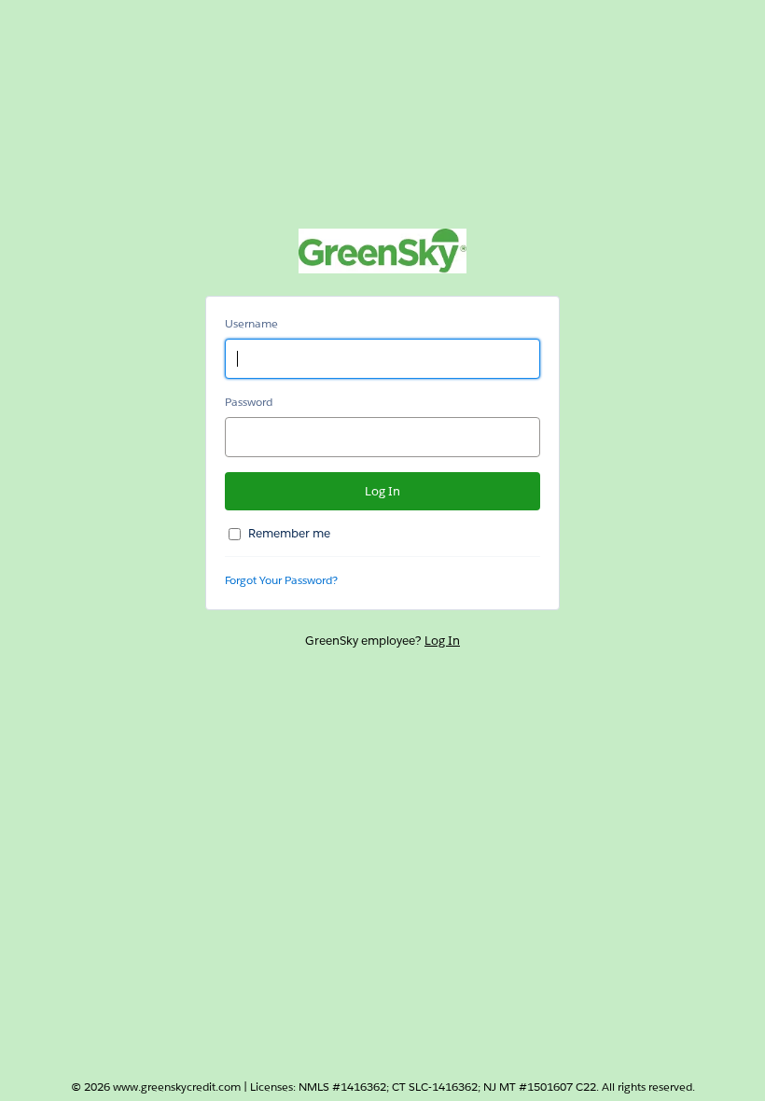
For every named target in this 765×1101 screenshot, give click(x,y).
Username (251, 323)
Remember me (289, 533)
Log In (442, 640)
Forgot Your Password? (281, 580)
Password (248, 402)
